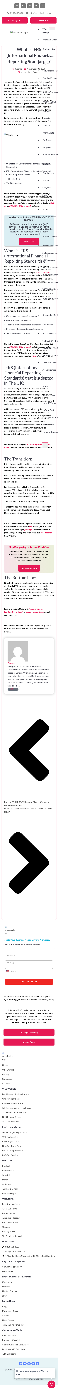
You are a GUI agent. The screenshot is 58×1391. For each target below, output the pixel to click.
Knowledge (47, 229)
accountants (46, 532)
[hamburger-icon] (52, 29)
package (28, 529)
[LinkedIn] (29, 5)
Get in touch (17, 612)
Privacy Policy (47, 999)
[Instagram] (36, 5)
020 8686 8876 (16, 206)
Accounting (26, 72)
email (28, 206)
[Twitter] (23, 5)
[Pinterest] (42, 5)
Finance (36, 72)
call (30, 526)
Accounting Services (35, 444)
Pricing (45, 226)
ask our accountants (35, 612)
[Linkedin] (29, 1363)
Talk (34, 356)
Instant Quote (14, 20)
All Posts (13, 689)
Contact (46, 379)
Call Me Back (43, 20)
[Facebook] (16, 5)
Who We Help (44, 31)
